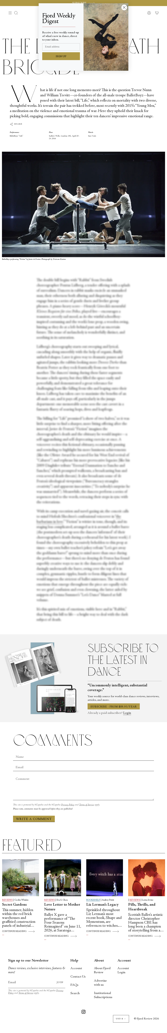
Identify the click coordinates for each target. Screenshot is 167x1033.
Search (75, 993)
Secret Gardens (14, 905)
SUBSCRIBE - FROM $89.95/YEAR (114, 706)
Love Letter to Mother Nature (62, 907)
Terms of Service (86, 805)
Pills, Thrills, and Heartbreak (141, 907)
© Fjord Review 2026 (146, 1018)
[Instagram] (83, 1012)
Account (76, 968)
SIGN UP (61, 56)
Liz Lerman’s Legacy (102, 905)
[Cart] (157, 13)
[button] (16, 13)
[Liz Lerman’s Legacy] (104, 877)
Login (127, 713)
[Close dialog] (124, 7)
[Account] (149, 13)
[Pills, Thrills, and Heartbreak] (146, 877)
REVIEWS (7, 900)
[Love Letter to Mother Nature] (62, 877)
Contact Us (77, 976)
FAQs (74, 985)
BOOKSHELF (93, 900)
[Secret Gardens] (20, 877)
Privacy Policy (67, 805)
